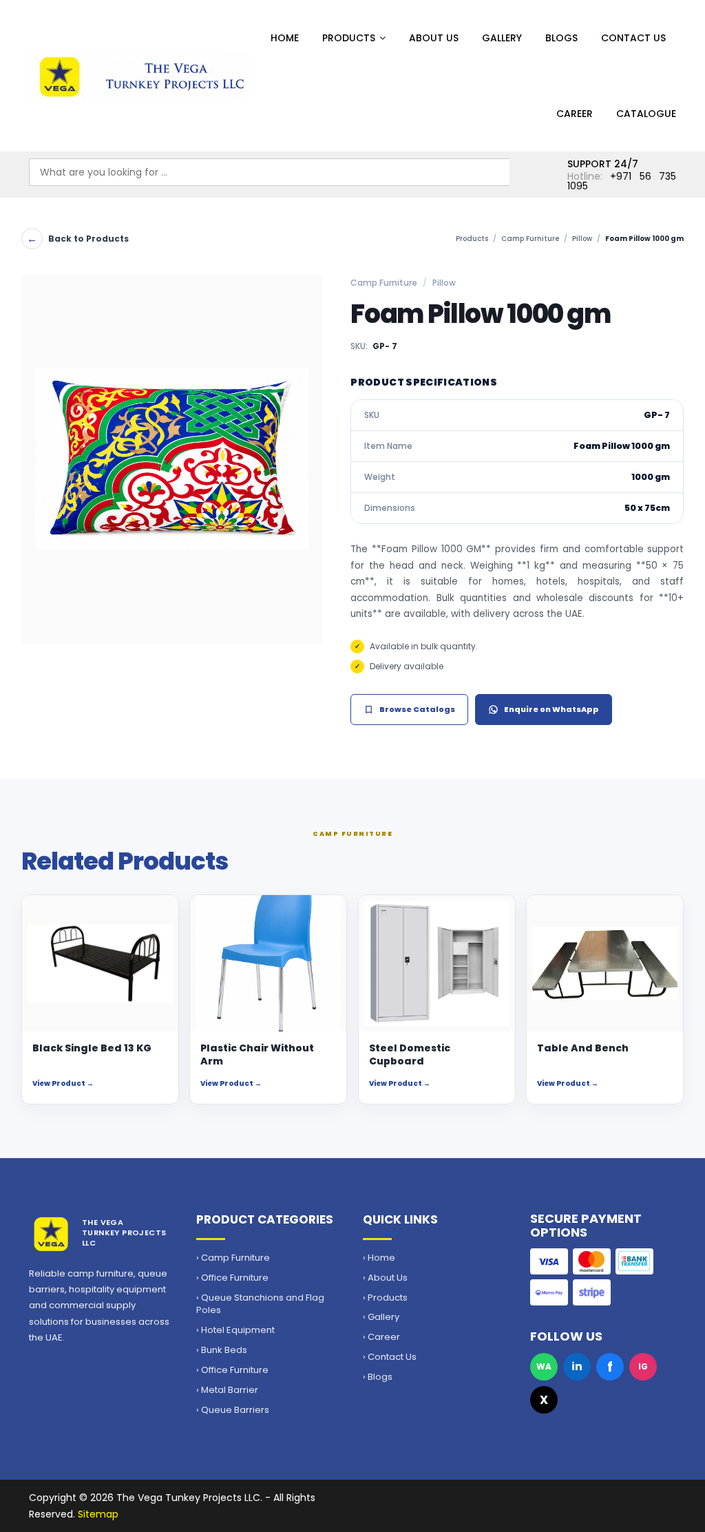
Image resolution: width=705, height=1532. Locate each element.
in (576, 1366)
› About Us (385, 1278)
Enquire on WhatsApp (551, 709)
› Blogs (377, 1377)
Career (574, 113)
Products (348, 38)
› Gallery (381, 1317)
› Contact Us (390, 1357)
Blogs (561, 38)
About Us (434, 38)
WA (543, 1366)
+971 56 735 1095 (622, 181)
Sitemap (98, 1514)
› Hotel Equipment (235, 1330)
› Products (385, 1298)
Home (285, 38)
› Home (379, 1258)
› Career (381, 1337)
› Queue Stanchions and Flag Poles (260, 1304)
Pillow (582, 239)
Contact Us (633, 38)
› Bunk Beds (221, 1350)
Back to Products (78, 238)
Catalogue (646, 113)
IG (643, 1366)
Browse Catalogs (417, 709)
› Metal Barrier (227, 1390)
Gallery (502, 38)
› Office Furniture (232, 1278)
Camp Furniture (530, 239)
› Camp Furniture (233, 1258)
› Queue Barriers (232, 1410)
